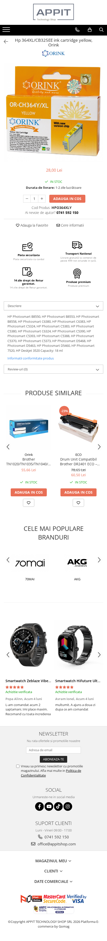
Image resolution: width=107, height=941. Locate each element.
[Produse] (6, 31)
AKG (37, 579)
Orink (29, 454)
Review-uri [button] (18, 369)
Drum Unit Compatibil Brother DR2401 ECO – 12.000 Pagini (78, 461)
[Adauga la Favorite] (28, 503)
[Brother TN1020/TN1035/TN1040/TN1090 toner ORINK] (28, 427)
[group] (53, 112)
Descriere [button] (14, 306)
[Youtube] (49, 806)
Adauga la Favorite (33, 225)
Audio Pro (84, 579)
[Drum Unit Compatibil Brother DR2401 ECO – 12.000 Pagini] (78, 427)
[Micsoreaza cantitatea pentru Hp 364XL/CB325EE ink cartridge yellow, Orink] (27, 199)
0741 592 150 (56, 836)
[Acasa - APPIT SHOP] (53, 12)
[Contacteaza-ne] (77, 30)
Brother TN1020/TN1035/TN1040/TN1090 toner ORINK (28, 461)
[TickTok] (58, 806)
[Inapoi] (3, 41)
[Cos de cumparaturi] (89, 30)
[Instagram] (67, 806)
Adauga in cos (67, 198)
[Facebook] (39, 806)
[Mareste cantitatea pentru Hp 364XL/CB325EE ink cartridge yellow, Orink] (42, 199)
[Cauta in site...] (101, 30)
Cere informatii (72, 225)
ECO (78, 454)
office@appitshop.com (56, 843)
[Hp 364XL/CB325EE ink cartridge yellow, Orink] (53, 112)
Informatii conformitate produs (30, 358)
